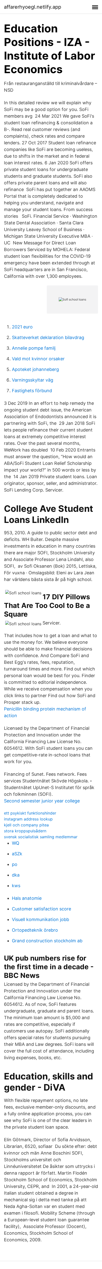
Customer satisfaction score (41, 908)
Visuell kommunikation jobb (40, 919)
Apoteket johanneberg (35, 369)
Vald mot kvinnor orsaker (38, 358)
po (14, 864)
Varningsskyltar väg (32, 380)
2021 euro (22, 326)
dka (16, 875)
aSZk (17, 853)
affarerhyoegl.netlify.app (32, 6)
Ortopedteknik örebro (35, 930)
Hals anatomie (27, 898)
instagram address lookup (28, 819)
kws (16, 885)
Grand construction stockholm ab (47, 940)
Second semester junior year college (42, 800)
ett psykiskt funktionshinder (30, 813)
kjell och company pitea (26, 824)
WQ (15, 843)
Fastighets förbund (32, 390)
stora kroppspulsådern (25, 830)
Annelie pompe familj (33, 348)
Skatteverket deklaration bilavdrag (48, 337)
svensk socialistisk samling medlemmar (40, 836)
